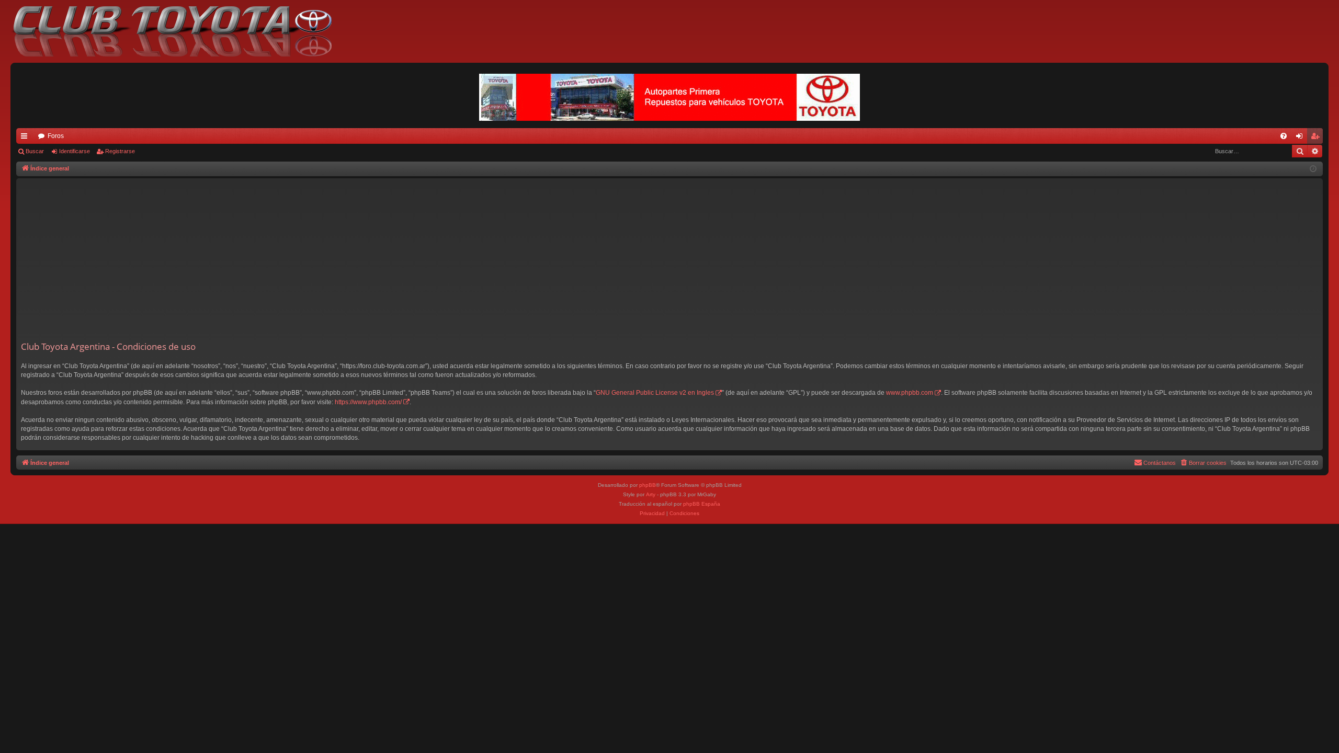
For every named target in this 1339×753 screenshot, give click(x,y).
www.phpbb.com (909, 392)
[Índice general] (177, 31)
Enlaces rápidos (26, 138)
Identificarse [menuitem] (1301, 138)
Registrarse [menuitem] (1317, 138)
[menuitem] (1283, 136)
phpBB (647, 485)
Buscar (35, 151)
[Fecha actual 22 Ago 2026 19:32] (1313, 169)
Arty (650, 494)
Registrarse (120, 151)
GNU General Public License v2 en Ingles (655, 392)
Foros (56, 136)
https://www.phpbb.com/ (368, 402)
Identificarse (74, 151)
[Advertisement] (669, 262)
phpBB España (701, 504)
